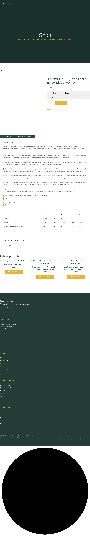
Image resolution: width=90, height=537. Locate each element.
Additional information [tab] (24, 136)
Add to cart (61, 103)
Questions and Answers (7, 367)
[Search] (87, 79)
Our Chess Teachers (6, 361)
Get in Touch (4, 370)
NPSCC (2, 397)
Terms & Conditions (57, 440)
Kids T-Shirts (64, 110)
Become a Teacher (6, 364)
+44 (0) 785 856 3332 (7, 326)
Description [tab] (7, 136)
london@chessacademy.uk (8, 329)
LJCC (1, 421)
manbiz (21, 438)
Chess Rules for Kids (6, 394)
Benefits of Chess (5, 385)
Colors (53, 93)
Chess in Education (6, 388)
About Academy (5, 358)
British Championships (7, 415)
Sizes (53, 97)
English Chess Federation (8, 412)
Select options (13, 272)
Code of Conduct (85, 440)
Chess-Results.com (6, 424)
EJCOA (2, 418)
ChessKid (3, 391)
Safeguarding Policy (71, 440)
